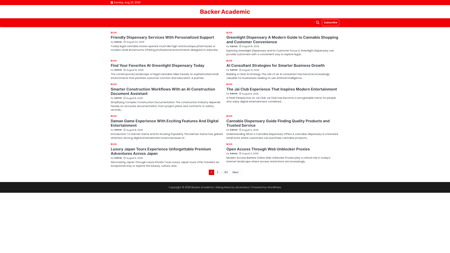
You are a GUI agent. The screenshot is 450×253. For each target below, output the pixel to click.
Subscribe (330, 22)
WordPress (274, 187)
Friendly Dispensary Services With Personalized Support (162, 37)
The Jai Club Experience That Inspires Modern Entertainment (281, 89)
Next (235, 172)
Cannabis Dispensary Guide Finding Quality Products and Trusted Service (278, 123)
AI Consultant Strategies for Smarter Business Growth (275, 65)
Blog (114, 33)
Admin (118, 41)
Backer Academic (225, 11)
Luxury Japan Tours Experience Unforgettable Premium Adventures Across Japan (161, 151)
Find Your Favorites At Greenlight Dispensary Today (157, 65)
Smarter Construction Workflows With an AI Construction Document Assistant (163, 91)
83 (226, 172)
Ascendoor (242, 187)
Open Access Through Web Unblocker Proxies (268, 149)
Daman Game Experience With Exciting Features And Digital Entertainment (164, 123)
